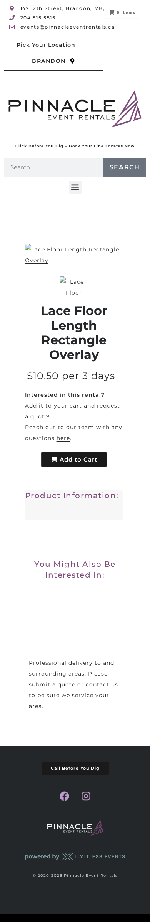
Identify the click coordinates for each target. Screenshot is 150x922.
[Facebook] (64, 796)
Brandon (49, 60)
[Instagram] (85, 796)
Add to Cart (77, 459)
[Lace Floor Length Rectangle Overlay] (74, 286)
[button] (75, 187)
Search (125, 167)
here (63, 438)
